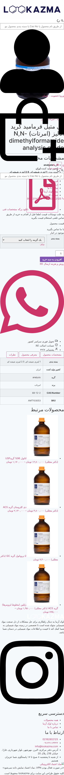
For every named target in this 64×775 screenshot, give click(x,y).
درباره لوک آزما (50, 723)
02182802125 (50, 739)
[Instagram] (32, 708)
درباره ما (53, 184)
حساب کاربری (51, 195)
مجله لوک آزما (51, 191)
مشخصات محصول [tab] (52, 354)
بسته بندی (55, 238)
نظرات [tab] (12, 354)
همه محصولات (51, 720)
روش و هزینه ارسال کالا (52, 263)
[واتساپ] (32, 337)
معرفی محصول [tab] (29, 354)
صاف (42, 244)
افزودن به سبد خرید (52, 259)
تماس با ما (52, 187)
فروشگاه (53, 180)
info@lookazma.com (46, 746)
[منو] (55, 165)
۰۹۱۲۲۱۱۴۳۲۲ (50, 742)
